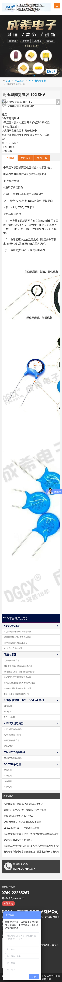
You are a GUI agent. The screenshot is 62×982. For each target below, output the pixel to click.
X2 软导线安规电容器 (13, 648)
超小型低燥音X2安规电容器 (15, 642)
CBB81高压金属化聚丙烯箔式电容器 (19, 682)
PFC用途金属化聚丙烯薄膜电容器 (18, 666)
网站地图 (46, 979)
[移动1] (31, 46)
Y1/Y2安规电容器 (37, 80)
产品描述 (9, 158)
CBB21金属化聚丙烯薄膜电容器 (17, 688)
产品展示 (19, 80)
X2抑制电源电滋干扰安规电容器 (17, 631)
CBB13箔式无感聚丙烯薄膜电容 (17, 677)
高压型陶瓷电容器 (11, 740)
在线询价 (26, 158)
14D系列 (8, 787)
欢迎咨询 (8, 903)
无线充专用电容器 (11, 660)
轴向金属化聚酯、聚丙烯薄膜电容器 (19, 671)
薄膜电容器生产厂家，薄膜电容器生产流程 (25, 809)
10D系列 (8, 781)
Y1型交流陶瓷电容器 (13, 729)
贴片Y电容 (8, 746)
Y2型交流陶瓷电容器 (13, 734)
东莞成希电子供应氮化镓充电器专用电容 (24, 803)
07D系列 (8, 775)
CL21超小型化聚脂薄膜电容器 (17, 694)
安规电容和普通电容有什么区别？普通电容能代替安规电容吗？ (31, 851)
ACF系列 (7, 711)
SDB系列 (8, 706)
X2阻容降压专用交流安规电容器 (17, 637)
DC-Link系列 (9, 717)
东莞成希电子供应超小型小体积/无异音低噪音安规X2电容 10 (31, 833)
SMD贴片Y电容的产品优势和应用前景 (22, 821)
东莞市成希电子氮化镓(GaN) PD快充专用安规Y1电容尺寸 (31, 845)
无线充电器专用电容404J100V (18, 815)
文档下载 (42, 158)
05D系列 (8, 770)
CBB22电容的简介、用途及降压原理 (21, 827)
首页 (8, 80)
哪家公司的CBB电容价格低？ (18, 839)
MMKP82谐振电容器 (13, 758)
